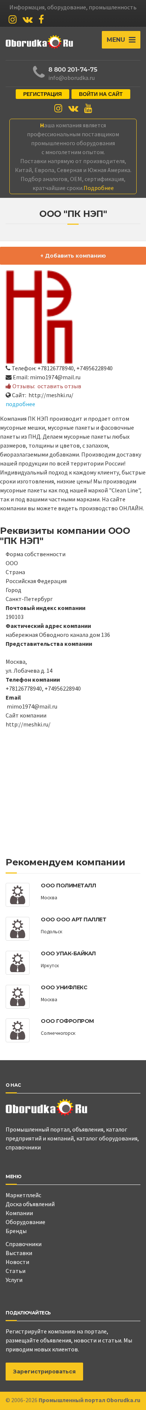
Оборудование (25, 1222)
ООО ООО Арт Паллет (73, 919)
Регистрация (42, 94)
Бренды (16, 1231)
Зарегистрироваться (44, 1371)
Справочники (24, 1244)
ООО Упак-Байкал (68, 953)
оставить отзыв (59, 386)
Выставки (19, 1253)
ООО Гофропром (67, 1021)
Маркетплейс (23, 1195)
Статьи (15, 1270)
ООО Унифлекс (64, 987)
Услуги (14, 1279)
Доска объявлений (30, 1204)
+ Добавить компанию (73, 255)
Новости (17, 1262)
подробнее (20, 404)
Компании (19, 1213)
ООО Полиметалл (68, 885)
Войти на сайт (101, 94)
